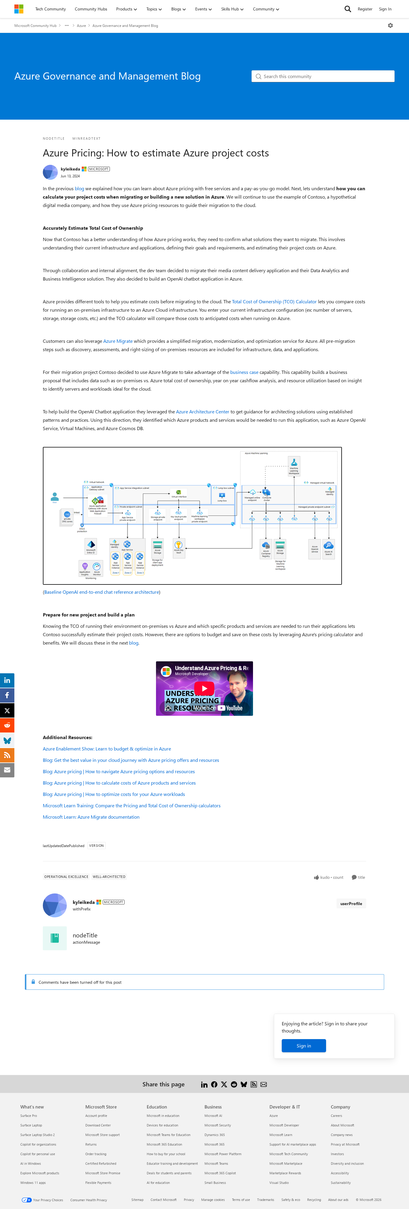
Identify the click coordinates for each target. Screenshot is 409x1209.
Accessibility (340, 1173)
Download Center (98, 1125)
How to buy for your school (166, 1154)
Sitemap (137, 1199)
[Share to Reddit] (234, 1084)
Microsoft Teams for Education (168, 1134)
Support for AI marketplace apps (292, 1144)
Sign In (385, 9)
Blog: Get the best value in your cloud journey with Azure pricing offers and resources (131, 760)
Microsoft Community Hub (35, 25)
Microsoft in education (163, 1115)
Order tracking (95, 1154)
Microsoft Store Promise (102, 1173)
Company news (342, 1134)
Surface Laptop (31, 1125)
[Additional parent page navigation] (66, 25)
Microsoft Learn (280, 1134)
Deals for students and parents (169, 1173)
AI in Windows (30, 1163)
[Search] (348, 9)
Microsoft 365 (215, 1144)
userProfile (351, 903)
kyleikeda (70, 169)
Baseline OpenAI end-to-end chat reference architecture (101, 592)
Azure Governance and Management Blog (125, 25)
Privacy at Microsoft (345, 1144)
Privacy (189, 1199)
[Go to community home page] (18, 8)
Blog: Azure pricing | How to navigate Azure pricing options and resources (119, 771)
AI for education (158, 1182)
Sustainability (341, 1182)
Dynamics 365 (215, 1134)
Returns (91, 1144)
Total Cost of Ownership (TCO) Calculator (274, 301)
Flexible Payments (98, 1182)
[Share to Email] (263, 1084)
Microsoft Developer (284, 1125)
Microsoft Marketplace (285, 1163)
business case (244, 372)
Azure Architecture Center (202, 411)
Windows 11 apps (33, 1182)
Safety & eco (290, 1199)
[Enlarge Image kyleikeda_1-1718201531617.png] (192, 516)
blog (79, 188)
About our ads (338, 1199)
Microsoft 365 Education (164, 1144)
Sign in (304, 1045)
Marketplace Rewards (285, 1173)
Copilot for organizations (38, 1144)
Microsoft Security (218, 1125)
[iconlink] (55, 938)
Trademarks (265, 1199)
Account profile (96, 1115)
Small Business (215, 1182)
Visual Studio (279, 1182)
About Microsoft (342, 1125)
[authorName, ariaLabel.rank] (50, 172)
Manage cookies (213, 1199)
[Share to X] (224, 1084)
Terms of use (241, 1199)
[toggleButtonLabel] (390, 25)
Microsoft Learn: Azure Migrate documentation (91, 817)
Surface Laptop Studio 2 (37, 1134)
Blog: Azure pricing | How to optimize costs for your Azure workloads (114, 794)
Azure (81, 25)
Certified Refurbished (100, 1163)
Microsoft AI (213, 1115)
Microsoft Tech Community (288, 1154)
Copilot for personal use (37, 1154)
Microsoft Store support (102, 1134)
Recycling (314, 1199)
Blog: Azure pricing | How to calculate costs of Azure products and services (119, 782)
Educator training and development (172, 1163)
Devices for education (162, 1125)
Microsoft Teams (216, 1163)
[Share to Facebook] (214, 1084)
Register (365, 9)
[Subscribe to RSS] (254, 1084)
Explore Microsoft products (39, 1173)
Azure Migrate (118, 341)
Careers (336, 1115)
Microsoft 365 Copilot (220, 1173)
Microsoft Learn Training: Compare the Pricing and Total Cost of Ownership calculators (132, 805)
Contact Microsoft (164, 1199)
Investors (337, 1154)
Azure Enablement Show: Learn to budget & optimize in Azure (107, 748)
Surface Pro (28, 1115)
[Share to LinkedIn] (204, 1084)
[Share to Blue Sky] (244, 1084)
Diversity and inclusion (347, 1163)
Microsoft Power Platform (223, 1154)
